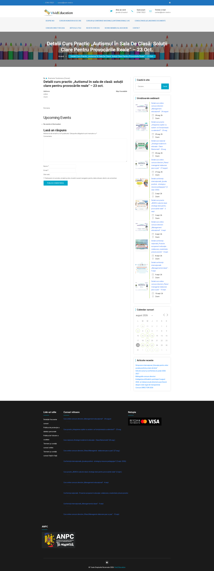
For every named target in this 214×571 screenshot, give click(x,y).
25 (143, 345)
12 (147, 336)
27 (152, 345)
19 (147, 341)
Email (45, 170)
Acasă (61, 56)
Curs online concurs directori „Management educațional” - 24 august (87, 419)
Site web (46, 174)
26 (147, 345)
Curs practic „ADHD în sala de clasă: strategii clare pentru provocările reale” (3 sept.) (93, 472)
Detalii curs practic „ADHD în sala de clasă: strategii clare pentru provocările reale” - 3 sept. (159, 205)
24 (138, 345)
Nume (46, 166)
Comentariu (47, 136)
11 (143, 336)
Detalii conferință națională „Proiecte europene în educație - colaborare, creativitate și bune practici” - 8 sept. (159, 246)
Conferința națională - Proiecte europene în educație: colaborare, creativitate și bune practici (96, 493)
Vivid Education (119, 567)
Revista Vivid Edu (93, 28)
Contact (136, 28)
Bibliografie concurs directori (145, 376)
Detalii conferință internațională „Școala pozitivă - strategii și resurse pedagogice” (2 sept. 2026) (159, 184)
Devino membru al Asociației (116, 28)
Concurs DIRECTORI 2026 (55, 28)
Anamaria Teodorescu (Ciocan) (59, 78)
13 (152, 336)
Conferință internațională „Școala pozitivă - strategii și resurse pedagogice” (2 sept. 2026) (95, 461)
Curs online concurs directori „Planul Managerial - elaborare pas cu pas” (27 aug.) (92, 451)
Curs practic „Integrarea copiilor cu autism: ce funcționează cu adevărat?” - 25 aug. (92, 429)
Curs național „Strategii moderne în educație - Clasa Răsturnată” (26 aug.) (89, 440)
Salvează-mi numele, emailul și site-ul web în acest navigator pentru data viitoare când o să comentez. (81, 178)
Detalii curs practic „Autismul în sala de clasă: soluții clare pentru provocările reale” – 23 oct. (112, 56)
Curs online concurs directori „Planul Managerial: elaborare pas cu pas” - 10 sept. (91, 514)
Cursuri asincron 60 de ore (70, 21)
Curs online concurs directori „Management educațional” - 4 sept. (86, 482)
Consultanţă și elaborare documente (150, 21)
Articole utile (75, 28)
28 (143, 326)
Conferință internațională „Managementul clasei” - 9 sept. (84, 504)
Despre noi (50, 21)
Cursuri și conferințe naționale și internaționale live (108, 21)
